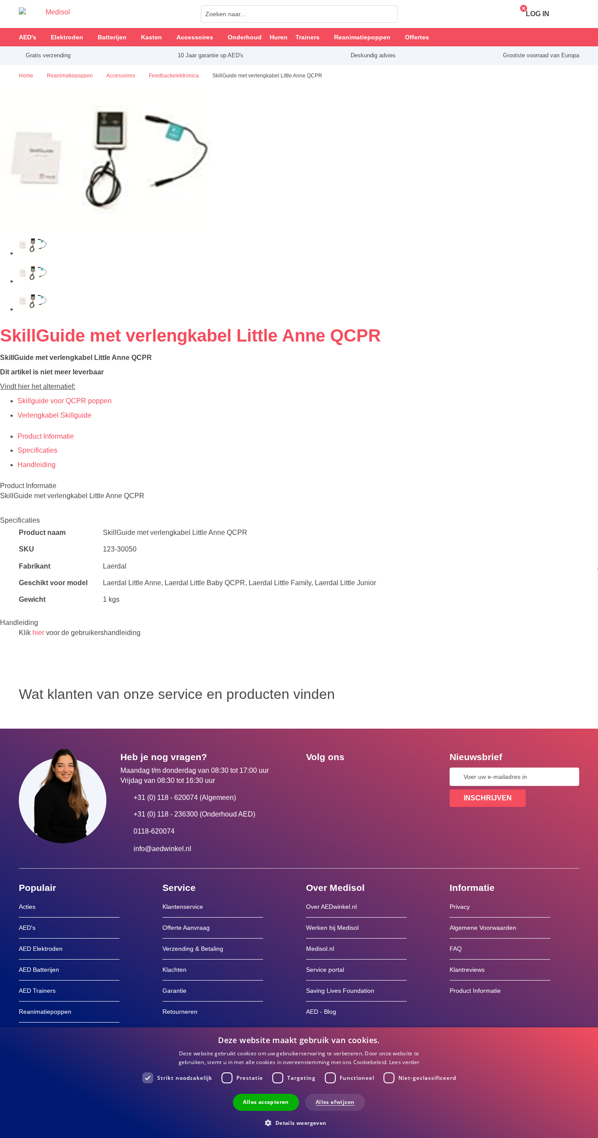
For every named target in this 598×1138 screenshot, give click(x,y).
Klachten (174, 969)
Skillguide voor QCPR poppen (65, 401)
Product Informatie (46, 436)
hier (38, 632)
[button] (298, 1122)
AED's (27, 927)
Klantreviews (467, 969)
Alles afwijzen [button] (335, 1102)
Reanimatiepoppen (45, 1011)
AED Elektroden (41, 948)
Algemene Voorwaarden (483, 927)
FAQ (456, 948)
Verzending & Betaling (192, 948)
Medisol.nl (320, 948)
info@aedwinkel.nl (162, 848)
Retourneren (179, 1011)
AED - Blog (321, 1011)
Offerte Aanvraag (186, 927)
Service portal (325, 969)
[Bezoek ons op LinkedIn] (340, 777)
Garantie (174, 990)
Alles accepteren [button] (265, 1102)
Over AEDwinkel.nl (331, 906)
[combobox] (299, 14)
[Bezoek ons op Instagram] (366, 777)
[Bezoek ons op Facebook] (315, 777)
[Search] (388, 14)
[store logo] (44, 14)
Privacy (460, 906)
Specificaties (37, 450)
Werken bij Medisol (332, 927)
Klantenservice (182, 906)
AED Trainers (37, 990)
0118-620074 (154, 831)
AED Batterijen (39, 969)
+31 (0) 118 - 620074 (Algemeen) (185, 797)
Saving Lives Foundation (340, 990)
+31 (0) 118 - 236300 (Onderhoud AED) (194, 814)
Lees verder (404, 1062)
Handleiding (37, 464)
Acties (27, 906)
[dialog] (299, 1082)
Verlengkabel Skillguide (54, 415)
